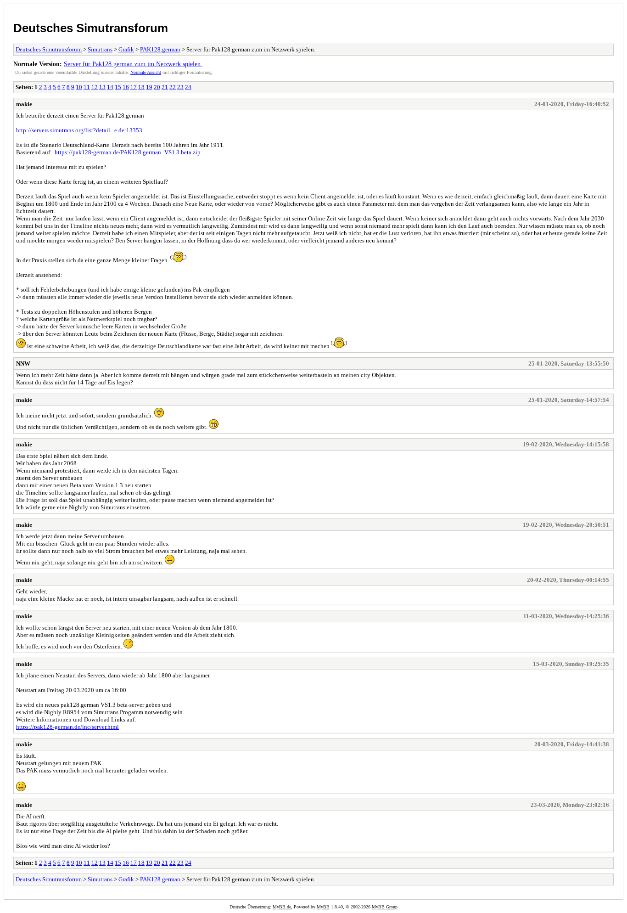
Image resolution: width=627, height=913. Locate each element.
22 (172, 87)
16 (126, 87)
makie (24, 104)
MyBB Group (384, 906)
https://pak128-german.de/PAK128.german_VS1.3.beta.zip (128, 152)
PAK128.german (160, 49)
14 (110, 87)
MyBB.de (282, 906)
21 (165, 87)
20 (157, 87)
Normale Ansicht (145, 72)
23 (180, 87)
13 (102, 87)
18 (141, 87)
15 (118, 87)
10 (79, 87)
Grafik (126, 49)
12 (94, 87)
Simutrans (100, 49)
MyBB (323, 906)
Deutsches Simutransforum (90, 28)
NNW (23, 363)
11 (87, 87)
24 (188, 87)
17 (133, 87)
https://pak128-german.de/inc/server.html (67, 726)
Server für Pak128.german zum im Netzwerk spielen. (133, 64)
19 (149, 87)
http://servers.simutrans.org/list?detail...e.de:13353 (79, 130)
